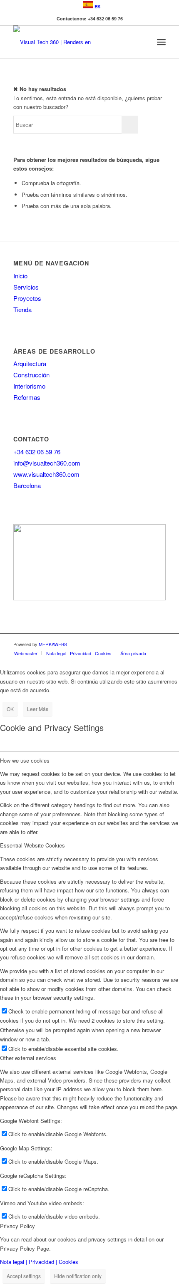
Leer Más (37, 708)
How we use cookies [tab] (25, 760)
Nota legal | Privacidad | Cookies (39, 1262)
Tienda (22, 309)
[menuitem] (91, 5)
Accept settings (24, 1275)
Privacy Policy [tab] (17, 1226)
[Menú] (161, 42)
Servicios (26, 286)
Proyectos (27, 298)
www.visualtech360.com (46, 474)
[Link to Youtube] (147, 644)
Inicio (20, 275)
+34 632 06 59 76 (36, 451)
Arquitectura (29, 363)
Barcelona (27, 485)
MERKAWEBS (53, 644)
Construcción (31, 374)
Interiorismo (29, 386)
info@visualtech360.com (46, 462)
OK (10, 708)
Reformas (26, 397)
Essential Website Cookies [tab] (32, 845)
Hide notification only (78, 1275)
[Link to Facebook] (159, 644)
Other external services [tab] (28, 1058)
